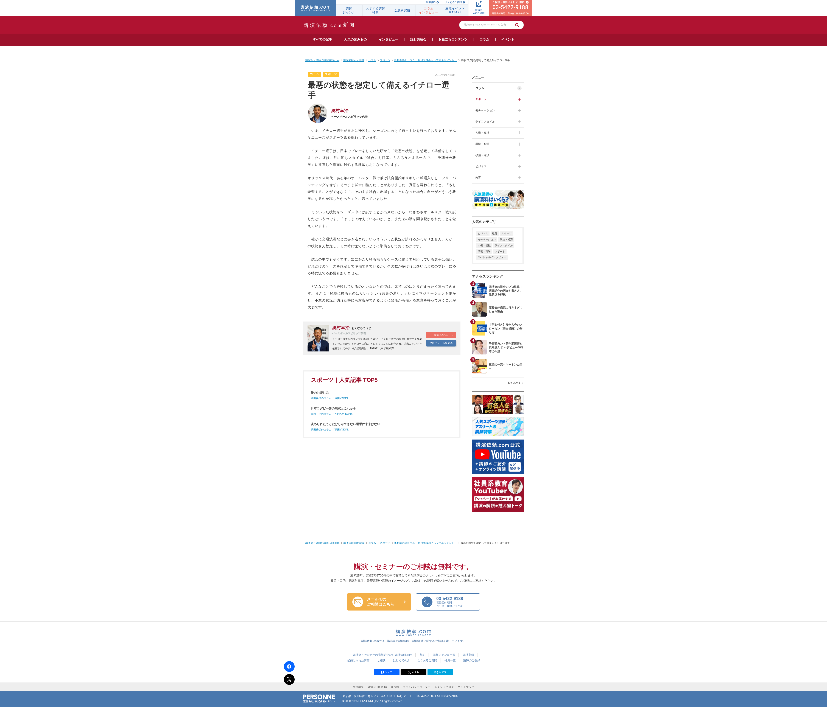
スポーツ (481, 99)
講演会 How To (377, 686)
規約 (422, 654)
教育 (478, 177)
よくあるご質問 (453, 2)
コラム (479, 88)
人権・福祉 (482, 132)
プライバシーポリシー (417, 686)
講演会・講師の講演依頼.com (322, 542)
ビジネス (481, 166)
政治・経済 (482, 155)
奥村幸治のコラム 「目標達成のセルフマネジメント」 (425, 542)
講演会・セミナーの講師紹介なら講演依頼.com (382, 654)
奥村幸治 (339, 110)
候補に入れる (441, 335)
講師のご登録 (471, 660)
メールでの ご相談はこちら (380, 601)
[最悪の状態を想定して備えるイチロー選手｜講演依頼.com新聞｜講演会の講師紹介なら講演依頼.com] (440, 673)
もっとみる (514, 382)
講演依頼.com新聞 (353, 542)
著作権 (395, 686)
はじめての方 (401, 660)
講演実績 (468, 654)
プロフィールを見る (441, 343)
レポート (500, 251)
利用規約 (430, 2)
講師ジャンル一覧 (444, 654)
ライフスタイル (485, 121)
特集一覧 (450, 660)
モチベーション (485, 110)
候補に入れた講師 (358, 660)
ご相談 (381, 660)
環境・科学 (482, 144)
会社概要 (358, 686)
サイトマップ (466, 686)
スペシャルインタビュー (492, 257)
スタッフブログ (444, 686)
